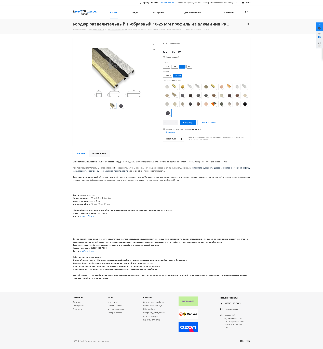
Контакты (77, 302)
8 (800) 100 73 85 (232, 303)
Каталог (147, 297)
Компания (78, 297)
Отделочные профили (153, 302)
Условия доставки (116, 309)
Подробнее (170, 132)
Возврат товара (115, 312)
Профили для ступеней (154, 312)
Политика (77, 309)
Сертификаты (79, 305)
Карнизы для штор (151, 319)
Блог (110, 297)
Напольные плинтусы (153, 305)
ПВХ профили (149, 309)
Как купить (113, 302)
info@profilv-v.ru (87, 216)
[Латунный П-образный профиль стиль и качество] (117, 73)
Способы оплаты (115, 305)
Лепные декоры (150, 316)
